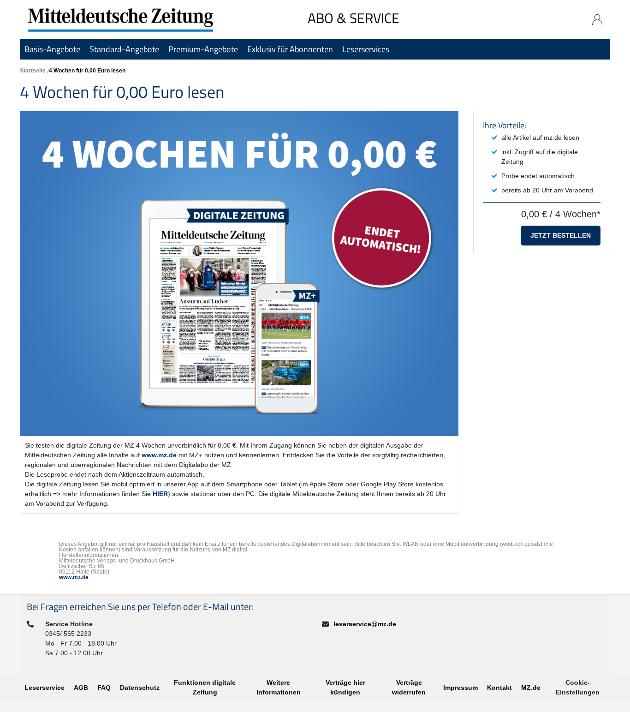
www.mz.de (159, 455)
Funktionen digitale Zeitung (205, 687)
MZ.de (531, 687)
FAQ (104, 687)
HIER (160, 493)
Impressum (460, 687)
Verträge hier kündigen (345, 687)
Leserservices (365, 49)
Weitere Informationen (278, 687)
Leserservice (44, 687)
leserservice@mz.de (364, 624)
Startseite (33, 70)
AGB (81, 687)
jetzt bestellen (560, 235)
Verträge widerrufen (409, 687)
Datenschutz (140, 687)
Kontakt (499, 687)
